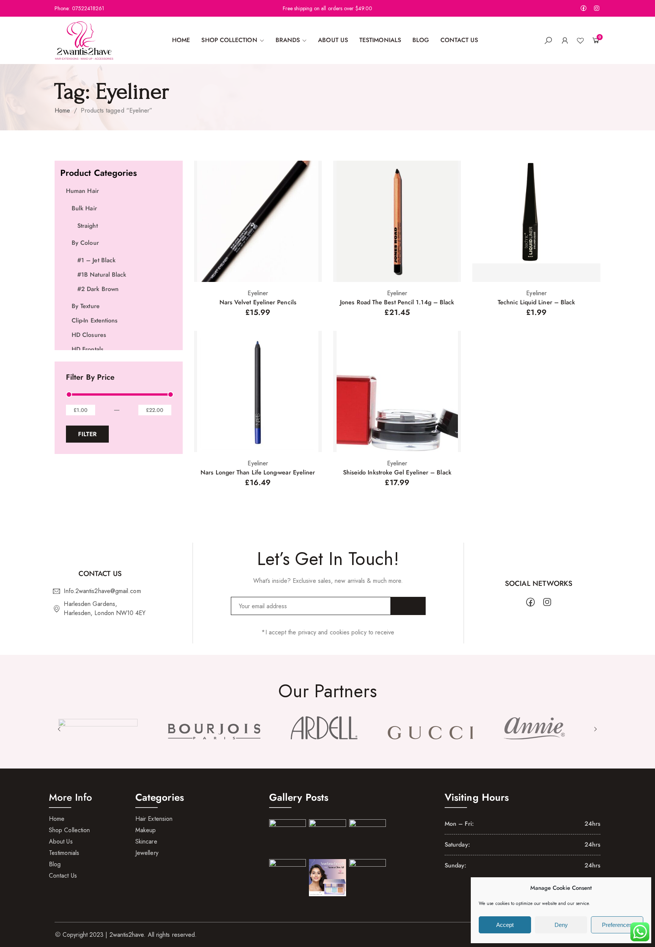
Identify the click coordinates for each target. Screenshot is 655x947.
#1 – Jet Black (96, 260)
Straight (87, 225)
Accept (505, 925)
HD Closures (89, 334)
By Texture (86, 306)
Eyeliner (258, 293)
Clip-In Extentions (95, 320)
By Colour (85, 242)
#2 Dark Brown (98, 289)
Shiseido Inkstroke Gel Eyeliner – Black (397, 472)
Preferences (617, 925)
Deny (561, 925)
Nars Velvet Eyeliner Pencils (257, 302)
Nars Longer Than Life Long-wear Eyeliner (258, 472)
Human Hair (82, 190)
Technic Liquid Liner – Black (536, 302)
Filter (87, 434)
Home (62, 110)
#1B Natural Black (101, 274)
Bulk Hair (84, 208)
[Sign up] (408, 606)
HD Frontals (87, 349)
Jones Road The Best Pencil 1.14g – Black (397, 302)
